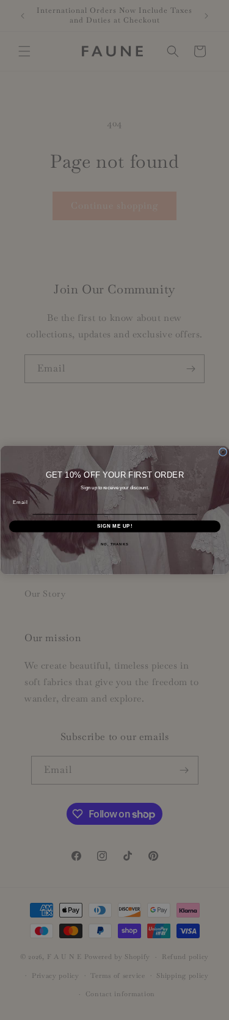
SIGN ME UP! (114, 525)
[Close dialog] (223, 452)
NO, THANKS (115, 544)
